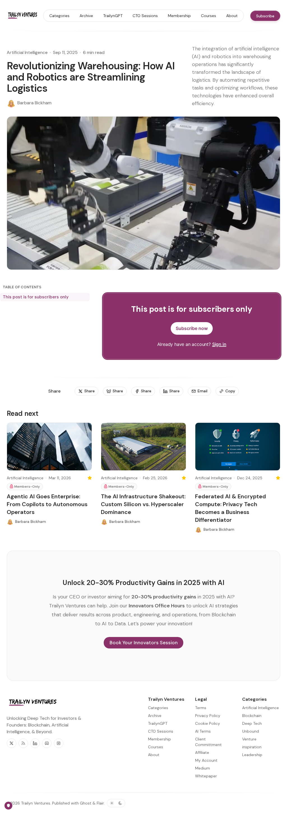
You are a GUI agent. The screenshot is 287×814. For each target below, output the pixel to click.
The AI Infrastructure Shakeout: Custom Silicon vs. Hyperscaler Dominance (143, 504)
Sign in (219, 344)
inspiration (251, 746)
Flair (100, 803)
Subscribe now (192, 328)
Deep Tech (252, 723)
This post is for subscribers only (36, 297)
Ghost (85, 803)
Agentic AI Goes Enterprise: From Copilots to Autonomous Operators (47, 504)
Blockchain (251, 715)
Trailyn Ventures (35, 803)
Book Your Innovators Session (144, 643)
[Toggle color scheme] (116, 803)
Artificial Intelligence (27, 52)
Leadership (252, 754)
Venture (249, 739)
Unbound (250, 731)
